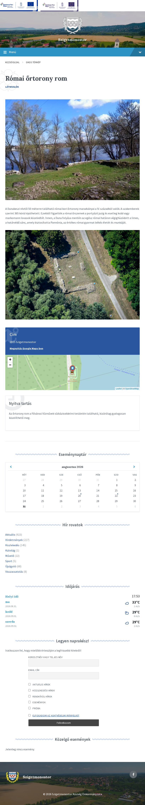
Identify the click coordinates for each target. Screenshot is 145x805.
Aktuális (10, 534)
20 (79, 496)
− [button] (10, 365)
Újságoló (10, 566)
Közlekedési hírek (43, 690)
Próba (36, 708)
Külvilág (10, 550)
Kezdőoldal (12, 62)
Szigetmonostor (72, 39)
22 (116, 496)
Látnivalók (12, 86)
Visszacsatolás (14, 571)
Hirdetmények (14, 540)
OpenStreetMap (132, 388)
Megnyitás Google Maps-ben (26, 348)
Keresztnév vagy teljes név (45, 657)
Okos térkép (33, 62)
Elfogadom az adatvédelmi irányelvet (56, 715)
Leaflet (119, 388)
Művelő (9, 555)
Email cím (33, 670)
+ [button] (10, 359)
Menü (12, 52)
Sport (8, 561)
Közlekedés (12, 545)
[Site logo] (72, 33)
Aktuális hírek (41, 684)
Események (39, 702)
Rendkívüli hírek (42, 696)
